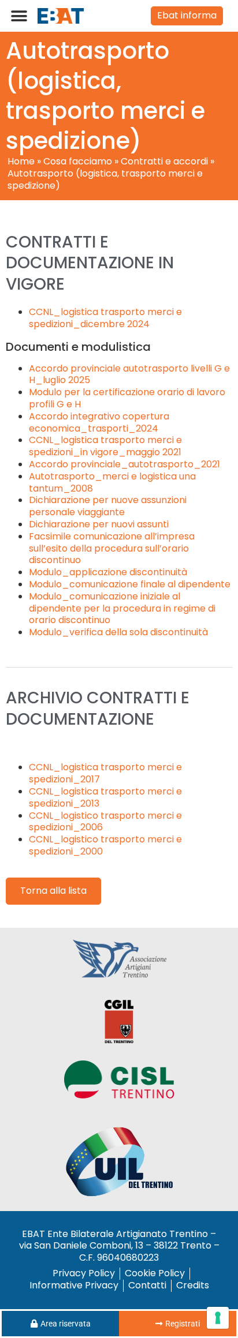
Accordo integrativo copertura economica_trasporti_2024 (99, 422)
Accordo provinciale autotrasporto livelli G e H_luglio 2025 (129, 374)
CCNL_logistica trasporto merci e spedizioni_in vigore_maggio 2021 (105, 446)
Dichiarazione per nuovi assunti (99, 524)
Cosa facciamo (77, 161)
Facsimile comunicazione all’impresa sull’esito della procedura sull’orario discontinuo (112, 548)
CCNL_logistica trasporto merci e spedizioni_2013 (105, 797)
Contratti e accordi (164, 161)
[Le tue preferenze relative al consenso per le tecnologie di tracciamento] (218, 1318)
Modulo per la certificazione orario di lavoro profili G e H (127, 398)
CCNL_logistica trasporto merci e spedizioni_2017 (105, 773)
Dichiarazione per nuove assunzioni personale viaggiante (108, 506)
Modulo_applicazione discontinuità (108, 572)
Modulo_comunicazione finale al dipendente (129, 584)
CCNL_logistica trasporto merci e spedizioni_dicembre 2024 (105, 318)
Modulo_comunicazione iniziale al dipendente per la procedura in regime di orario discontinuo (122, 608)
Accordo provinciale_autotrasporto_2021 (124, 464)
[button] (19, 16)
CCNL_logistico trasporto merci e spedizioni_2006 (105, 821)
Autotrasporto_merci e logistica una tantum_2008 (112, 482)
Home (21, 161)
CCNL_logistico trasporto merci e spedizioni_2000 (105, 845)
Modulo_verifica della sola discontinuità (118, 632)
